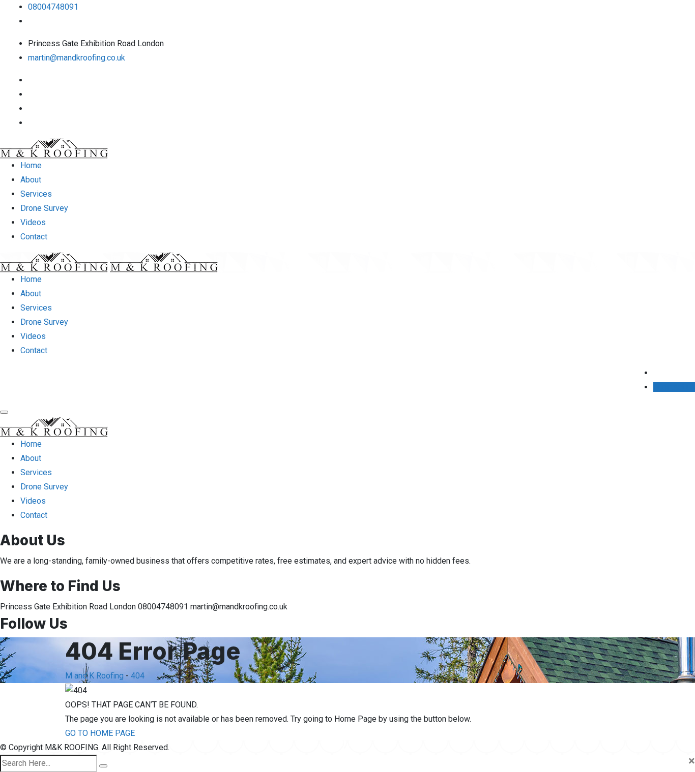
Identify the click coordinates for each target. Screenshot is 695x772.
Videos (33, 222)
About (30, 179)
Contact (33, 236)
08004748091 (53, 7)
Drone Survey (44, 208)
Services (36, 194)
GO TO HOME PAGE (100, 733)
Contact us (675, 387)
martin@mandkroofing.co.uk (76, 58)
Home (31, 165)
